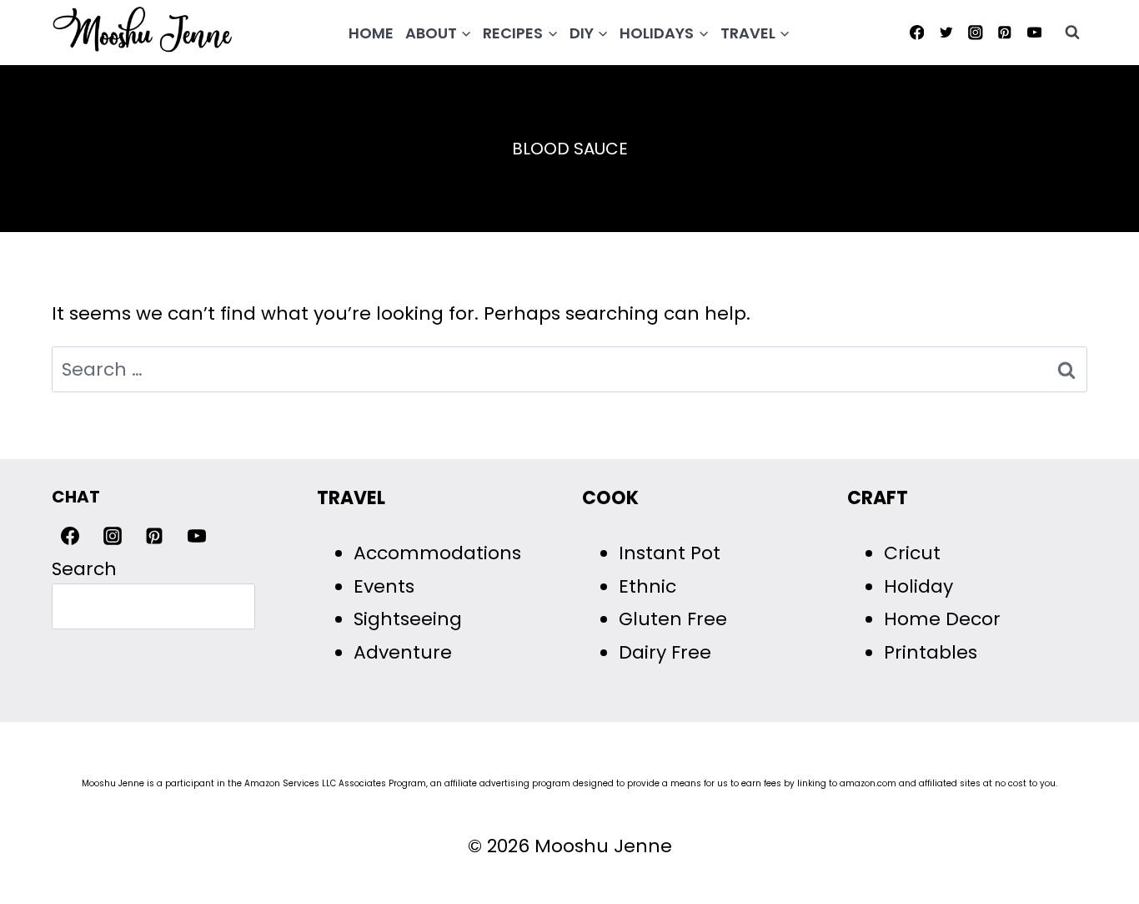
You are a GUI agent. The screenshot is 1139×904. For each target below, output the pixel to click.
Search (84, 569)
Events (384, 586)
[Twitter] (946, 32)
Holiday (918, 586)
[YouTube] (1034, 32)
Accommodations (437, 553)
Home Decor (942, 619)
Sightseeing (408, 619)
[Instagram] (975, 32)
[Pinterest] (1005, 32)
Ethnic (647, 586)
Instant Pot (669, 553)
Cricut (912, 553)
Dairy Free (665, 652)
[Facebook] (916, 32)
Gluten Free (673, 619)
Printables (930, 652)
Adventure (403, 652)
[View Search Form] (1072, 33)
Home (371, 33)
